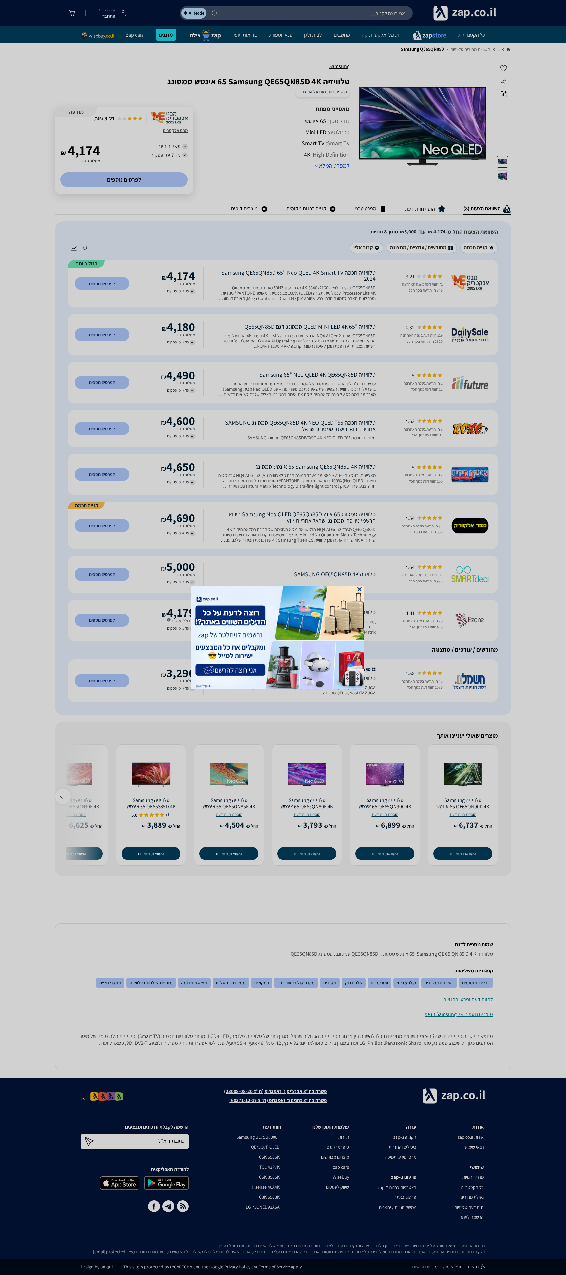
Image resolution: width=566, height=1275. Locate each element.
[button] (359, 589)
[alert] (283, 637)
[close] (359, 589)
